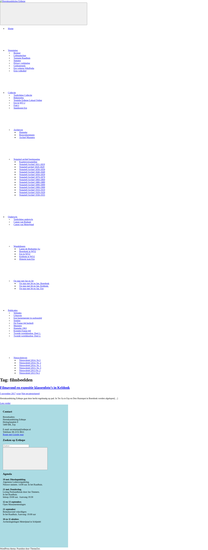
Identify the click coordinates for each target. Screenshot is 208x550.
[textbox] (34, 488)
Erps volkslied (20, 71)
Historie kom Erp (27, 259)
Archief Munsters (27, 137)
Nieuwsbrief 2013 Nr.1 (29, 373)
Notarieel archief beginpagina (27, 159)
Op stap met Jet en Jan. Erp (31, 288)
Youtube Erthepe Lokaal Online (28, 100)
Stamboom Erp (20, 108)
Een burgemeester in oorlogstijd (28, 318)
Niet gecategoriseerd (30, 393)
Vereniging (13, 50)
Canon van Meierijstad (24, 224)
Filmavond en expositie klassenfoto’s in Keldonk (35, 387)
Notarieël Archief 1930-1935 (32, 195)
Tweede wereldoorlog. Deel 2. (27, 336)
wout (18, 393)
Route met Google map (13, 434)
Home (10, 28)
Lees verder (5, 403)
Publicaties (13, 310)
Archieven (18, 130)
